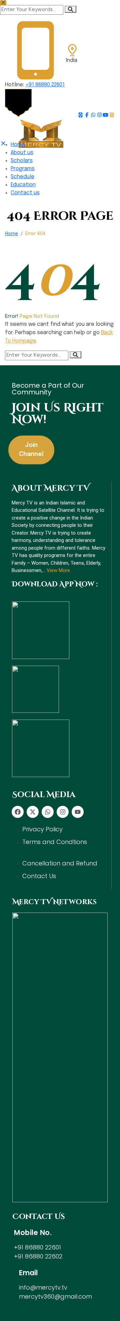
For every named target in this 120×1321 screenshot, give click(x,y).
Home (18, 145)
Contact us (25, 193)
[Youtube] (78, 812)
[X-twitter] (33, 812)
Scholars (22, 161)
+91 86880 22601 (45, 85)
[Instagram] (63, 812)
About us (22, 153)
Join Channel (31, 449)
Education (23, 185)
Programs (23, 169)
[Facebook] (18, 812)
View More (58, 570)
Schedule (22, 177)
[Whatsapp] (48, 812)
